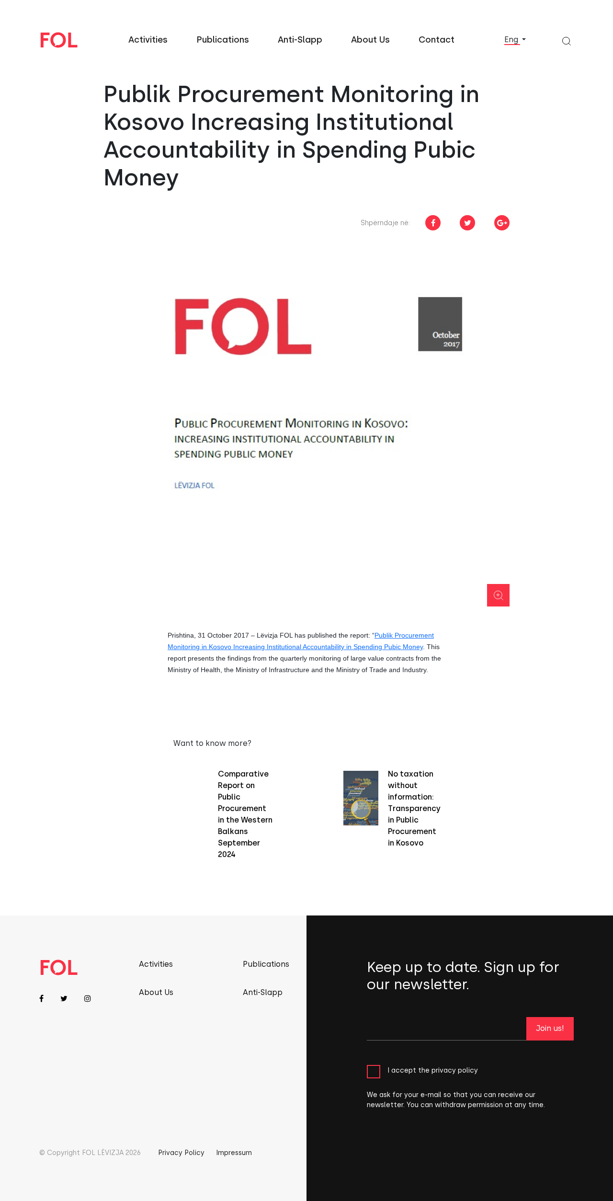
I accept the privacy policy (432, 1070)
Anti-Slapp (300, 39)
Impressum (234, 1153)
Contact (436, 39)
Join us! (550, 1028)
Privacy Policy (181, 1153)
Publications (222, 39)
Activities (148, 39)
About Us (370, 39)
